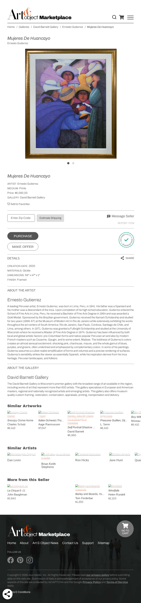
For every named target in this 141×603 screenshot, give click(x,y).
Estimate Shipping (50, 218)
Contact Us (70, 543)
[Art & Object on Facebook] (10, 560)
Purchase (23, 236)
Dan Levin (14, 460)
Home (11, 543)
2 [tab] (73, 163)
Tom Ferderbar (84, 498)
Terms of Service (117, 582)
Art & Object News (45, 543)
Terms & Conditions (18, 592)
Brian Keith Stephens (48, 465)
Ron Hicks (82, 460)
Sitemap (103, 543)
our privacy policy (97, 575)
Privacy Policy (92, 582)
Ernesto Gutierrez (27, 183)
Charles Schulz (16, 424)
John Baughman (17, 494)
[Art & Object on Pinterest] (20, 560)
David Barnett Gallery (32, 197)
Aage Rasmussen (49, 424)
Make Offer (23, 247)
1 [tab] (68, 163)
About (24, 543)
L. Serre (105, 424)
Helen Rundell (116, 494)
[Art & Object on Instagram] (29, 560)
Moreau (135, 420)
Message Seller (122, 216)
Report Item (126, 223)
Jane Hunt (116, 460)
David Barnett (76, 431)
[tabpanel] (70, 104)
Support (88, 543)
